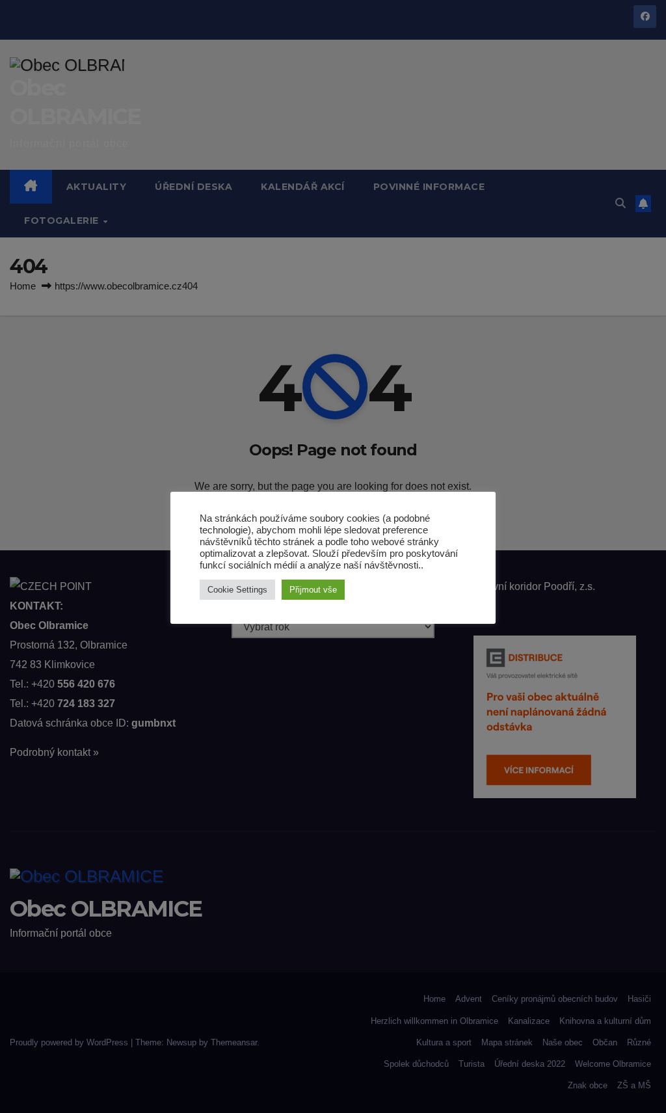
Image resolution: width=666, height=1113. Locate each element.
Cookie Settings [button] (237, 590)
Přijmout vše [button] (313, 590)
